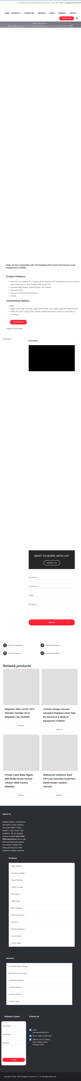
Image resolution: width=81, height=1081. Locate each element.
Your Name (33, 577)
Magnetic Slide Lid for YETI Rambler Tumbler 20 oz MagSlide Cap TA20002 (19, 713)
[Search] (77, 18)
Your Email (33, 586)
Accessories (18, 328)
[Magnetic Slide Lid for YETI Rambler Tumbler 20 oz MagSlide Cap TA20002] (21, 687)
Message (32, 604)
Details (22, 725)
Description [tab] (7, 339)
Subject (31, 595)
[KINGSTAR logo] (12, 6)
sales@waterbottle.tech (73, 3)
